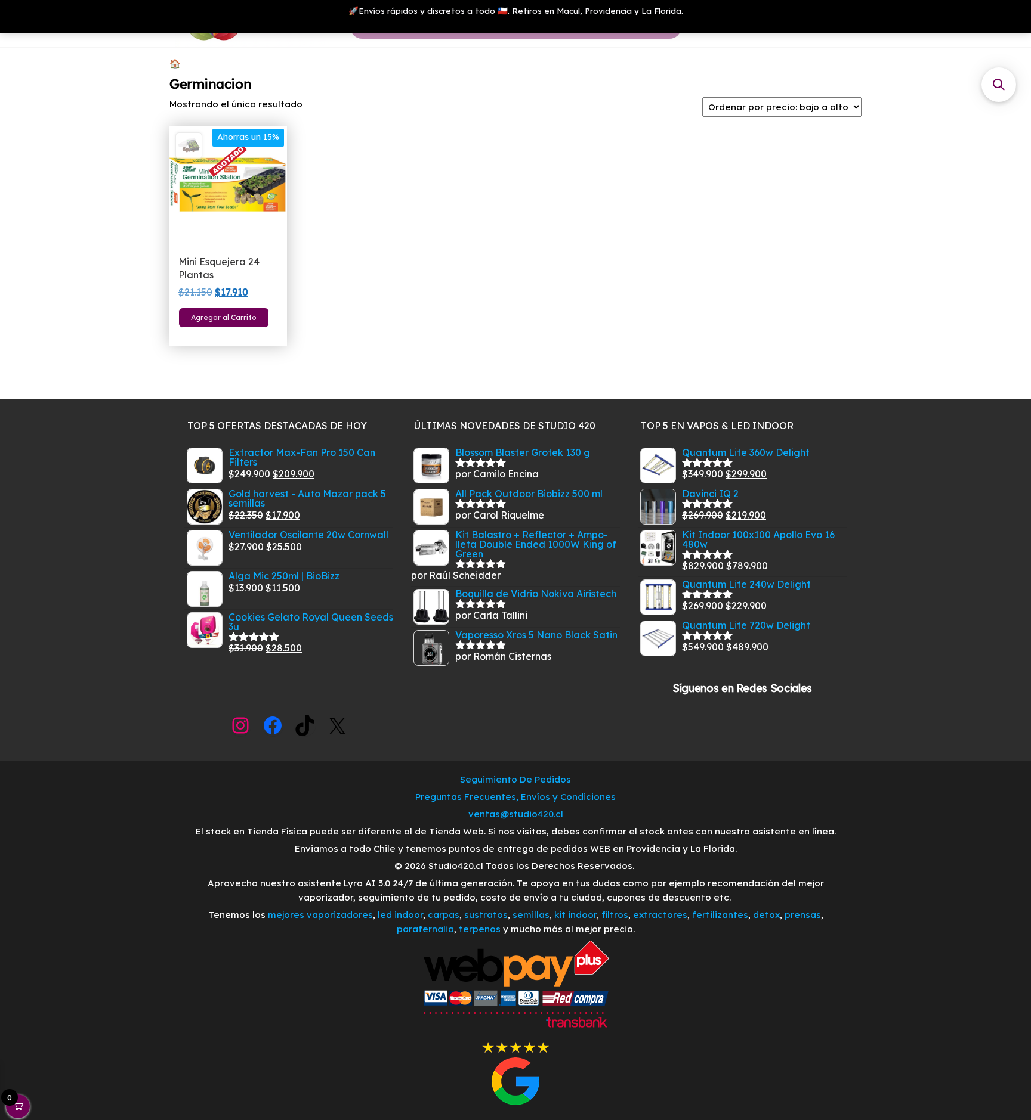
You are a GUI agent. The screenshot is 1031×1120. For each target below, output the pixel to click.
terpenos (478, 929)
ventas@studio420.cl (515, 814)
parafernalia (425, 929)
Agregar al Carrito (224, 317)
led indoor (400, 914)
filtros (614, 914)
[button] (998, 84)
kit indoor (575, 914)
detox (766, 914)
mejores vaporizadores (320, 914)
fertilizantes (720, 914)
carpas (443, 914)
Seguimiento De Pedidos (515, 779)
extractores (660, 914)
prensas (803, 914)
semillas (531, 914)
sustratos (486, 914)
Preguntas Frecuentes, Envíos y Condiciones (515, 796)
